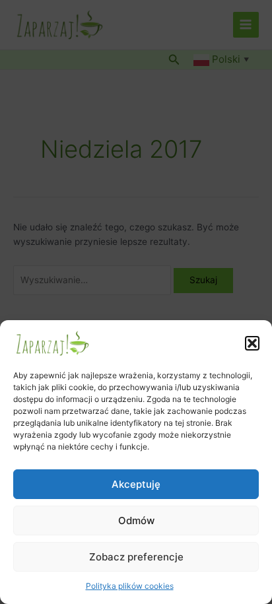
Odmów (136, 520)
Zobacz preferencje (136, 557)
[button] (252, 343)
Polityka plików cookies (130, 586)
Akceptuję (136, 484)
